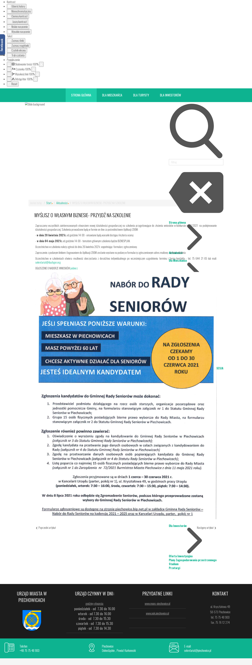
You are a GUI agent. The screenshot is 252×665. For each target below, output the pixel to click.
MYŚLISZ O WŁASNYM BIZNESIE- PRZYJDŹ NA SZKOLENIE (82, 215)
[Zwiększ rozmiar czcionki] (33, 69)
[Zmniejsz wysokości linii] (9, 74)
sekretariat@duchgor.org (48, 262)
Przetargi (174, 568)
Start (48, 203)
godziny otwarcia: (95, 603)
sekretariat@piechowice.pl (197, 650)
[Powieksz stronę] (41, 64)
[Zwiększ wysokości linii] (37, 74)
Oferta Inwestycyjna (181, 556)
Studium (173, 564)
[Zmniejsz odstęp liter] (9, 79)
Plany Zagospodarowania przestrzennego (193, 560)
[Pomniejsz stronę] (9, 64)
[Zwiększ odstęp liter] (35, 79)
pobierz (74, 268)
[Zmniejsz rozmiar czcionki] (9, 69)
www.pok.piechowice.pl (157, 613)
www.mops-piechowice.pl (157, 603)
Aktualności (62, 203)
